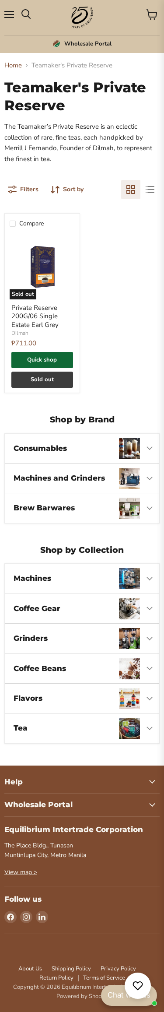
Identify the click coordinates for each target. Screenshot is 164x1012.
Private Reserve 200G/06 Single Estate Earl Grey (35, 316)
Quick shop (42, 360)
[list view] (150, 189)
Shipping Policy (71, 969)
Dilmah (19, 333)
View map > (20, 872)
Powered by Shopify (82, 996)
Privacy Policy (118, 969)
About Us (30, 969)
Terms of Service (104, 978)
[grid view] (130, 189)
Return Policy (56, 978)
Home (13, 65)
